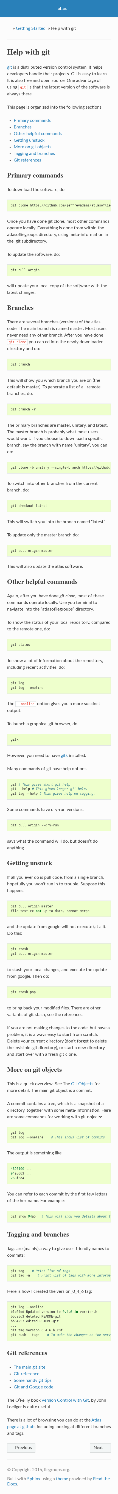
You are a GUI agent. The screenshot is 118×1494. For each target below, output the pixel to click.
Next (99, 1447)
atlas (62, 8)
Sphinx (33, 1479)
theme (62, 1479)
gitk (64, 755)
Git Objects (82, 1084)
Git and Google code (33, 1387)
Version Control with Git (65, 1400)
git (9, 67)
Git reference (26, 1374)
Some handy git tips (33, 1380)
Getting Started (31, 28)
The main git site (29, 1367)
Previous (23, 1447)
